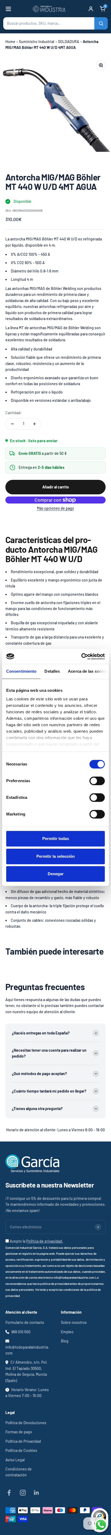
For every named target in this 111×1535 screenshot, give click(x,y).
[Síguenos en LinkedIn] (36, 1492)
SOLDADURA (68, 41)
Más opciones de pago (55, 508)
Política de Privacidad (23, 1441)
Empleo (67, 1332)
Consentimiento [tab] (21, 671)
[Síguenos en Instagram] (22, 1492)
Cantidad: (13, 412)
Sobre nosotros (74, 1322)
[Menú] (8, 9)
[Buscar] (101, 23)
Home (10, 41)
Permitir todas (55, 838)
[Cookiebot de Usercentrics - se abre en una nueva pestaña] (81, 656)
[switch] (97, 781)
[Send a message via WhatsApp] (100, 1525)
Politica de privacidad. (44, 1241)
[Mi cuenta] (90, 9)
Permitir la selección (55, 856)
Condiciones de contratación (18, 1472)
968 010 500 (20, 1332)
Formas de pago (18, 1432)
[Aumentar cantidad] (34, 424)
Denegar (56, 873)
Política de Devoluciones (25, 1422)
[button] (55, 23)
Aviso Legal (15, 1460)
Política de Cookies (21, 1450)
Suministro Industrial (36, 41)
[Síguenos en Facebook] (9, 1492)
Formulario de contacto (24, 1322)
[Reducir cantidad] (12, 424)
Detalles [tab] (52, 671)
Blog (64, 1341)
